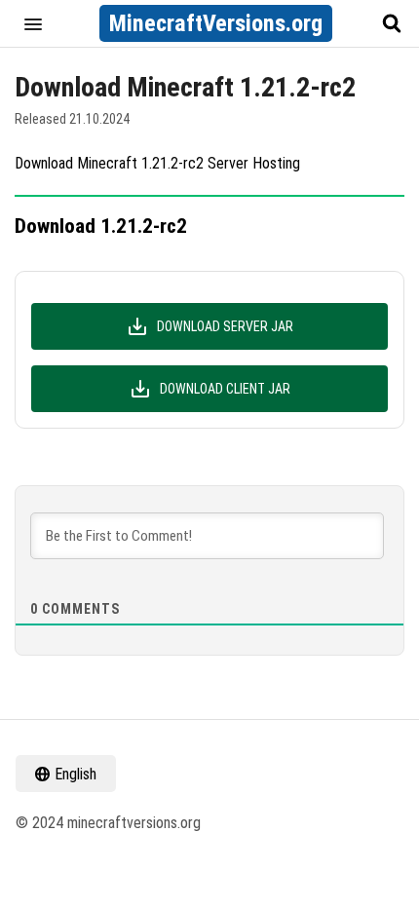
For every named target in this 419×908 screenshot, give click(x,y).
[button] (33, 23)
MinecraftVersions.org (216, 23)
